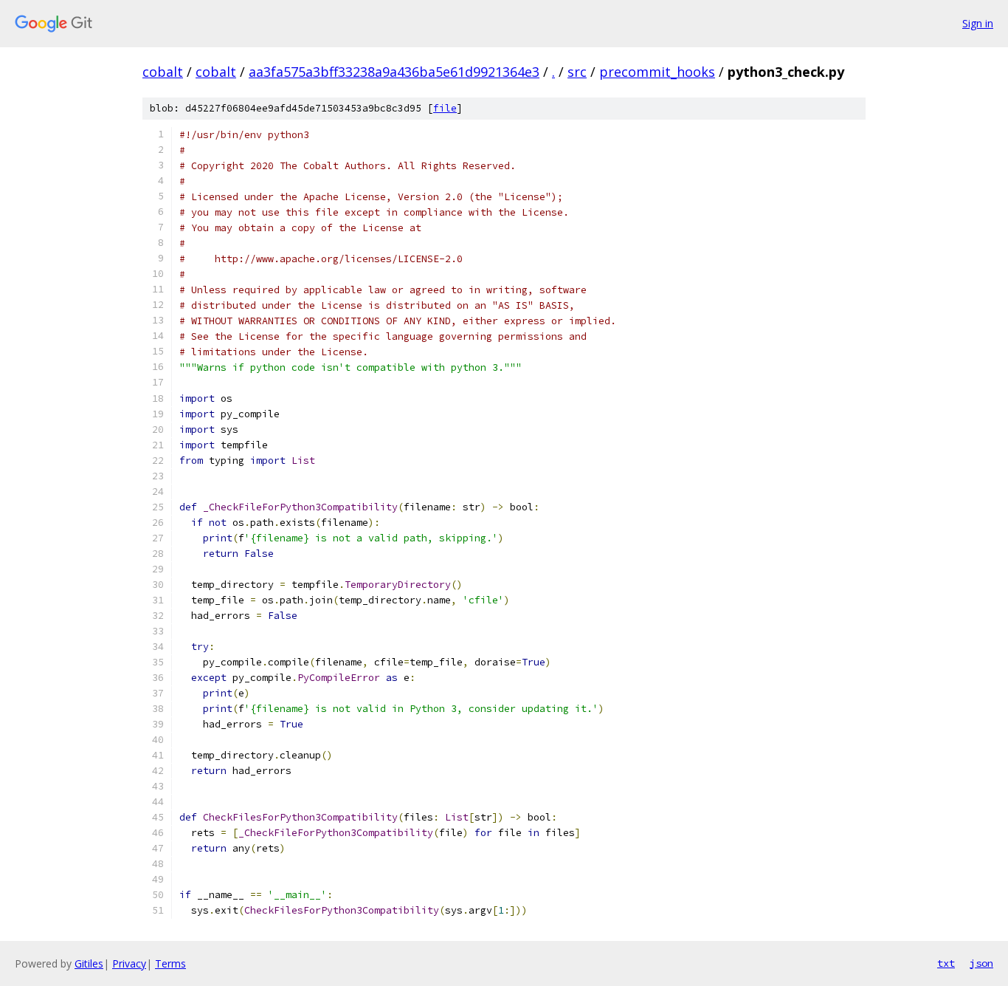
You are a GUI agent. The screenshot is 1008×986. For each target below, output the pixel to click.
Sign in (977, 23)
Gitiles (89, 963)
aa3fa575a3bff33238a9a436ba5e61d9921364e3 (394, 72)
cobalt (162, 72)
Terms (170, 963)
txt (946, 963)
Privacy (129, 963)
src (577, 72)
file (445, 108)
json (981, 963)
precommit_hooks (657, 72)
